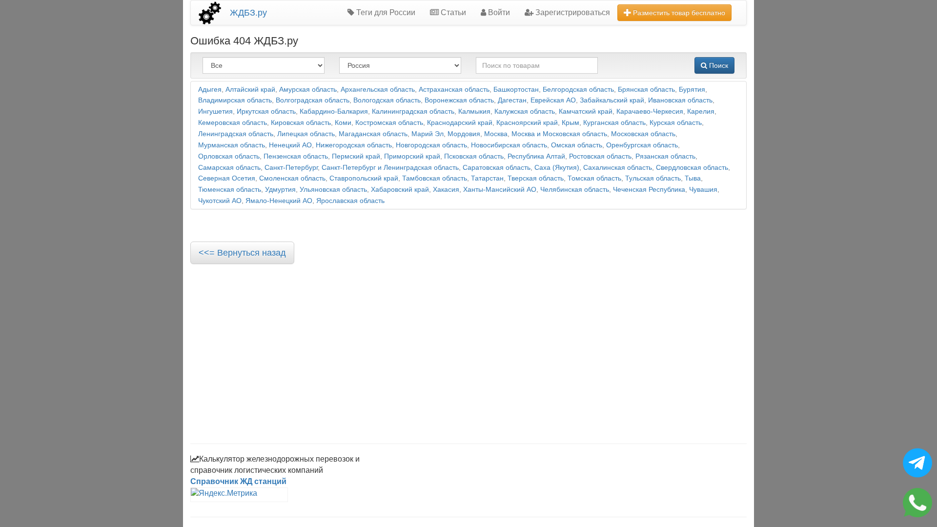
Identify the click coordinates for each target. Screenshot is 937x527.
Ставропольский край (363, 178)
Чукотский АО (220, 200)
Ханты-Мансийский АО (499, 189)
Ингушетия (215, 111)
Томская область (594, 178)
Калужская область (524, 111)
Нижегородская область (354, 145)
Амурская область (308, 89)
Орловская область (229, 156)
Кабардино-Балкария (334, 111)
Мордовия (464, 134)
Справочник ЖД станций (238, 481)
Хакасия (446, 189)
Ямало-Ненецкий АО (278, 200)
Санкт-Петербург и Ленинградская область (390, 167)
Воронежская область (459, 100)
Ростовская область (600, 156)
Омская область (576, 145)
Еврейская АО (553, 100)
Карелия (700, 111)
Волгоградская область (312, 100)
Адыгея (210, 89)
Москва (496, 134)
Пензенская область (296, 156)
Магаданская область (373, 134)
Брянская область (646, 89)
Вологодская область (387, 100)
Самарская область (229, 167)
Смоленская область (292, 178)
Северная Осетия (226, 178)
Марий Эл (427, 134)
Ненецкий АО (290, 145)
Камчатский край (585, 111)
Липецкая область (306, 134)
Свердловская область (692, 167)
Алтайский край (250, 89)
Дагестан (512, 100)
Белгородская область (578, 89)
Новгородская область (431, 145)
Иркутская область (266, 111)
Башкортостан (516, 89)
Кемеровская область (232, 122)
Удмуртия (280, 189)
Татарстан (487, 178)
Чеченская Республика (649, 189)
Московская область (643, 134)
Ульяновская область (333, 189)
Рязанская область (665, 156)
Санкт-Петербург (291, 167)
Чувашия (703, 189)
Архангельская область (378, 89)
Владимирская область (235, 100)
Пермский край (356, 156)
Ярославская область (350, 200)
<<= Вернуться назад (242, 253)
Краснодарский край (459, 122)
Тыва (693, 178)
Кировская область (301, 122)
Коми (343, 122)
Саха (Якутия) (556, 167)
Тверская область (536, 178)
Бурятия (692, 89)
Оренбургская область (642, 145)
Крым (570, 122)
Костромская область (389, 122)
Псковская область (474, 156)
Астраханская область (454, 89)
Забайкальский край (612, 100)
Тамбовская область (434, 178)
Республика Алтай (536, 156)
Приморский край (412, 156)
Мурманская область (231, 145)
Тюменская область (229, 189)
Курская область (676, 122)
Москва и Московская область (559, 134)
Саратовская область (496, 167)
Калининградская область (413, 111)
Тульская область (653, 178)
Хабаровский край (400, 189)
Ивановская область (680, 100)
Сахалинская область (617, 167)
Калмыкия (474, 111)
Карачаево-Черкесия (649, 111)
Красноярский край (527, 122)
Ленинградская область (235, 134)
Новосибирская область (509, 145)
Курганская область (614, 122)
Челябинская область (574, 189)
